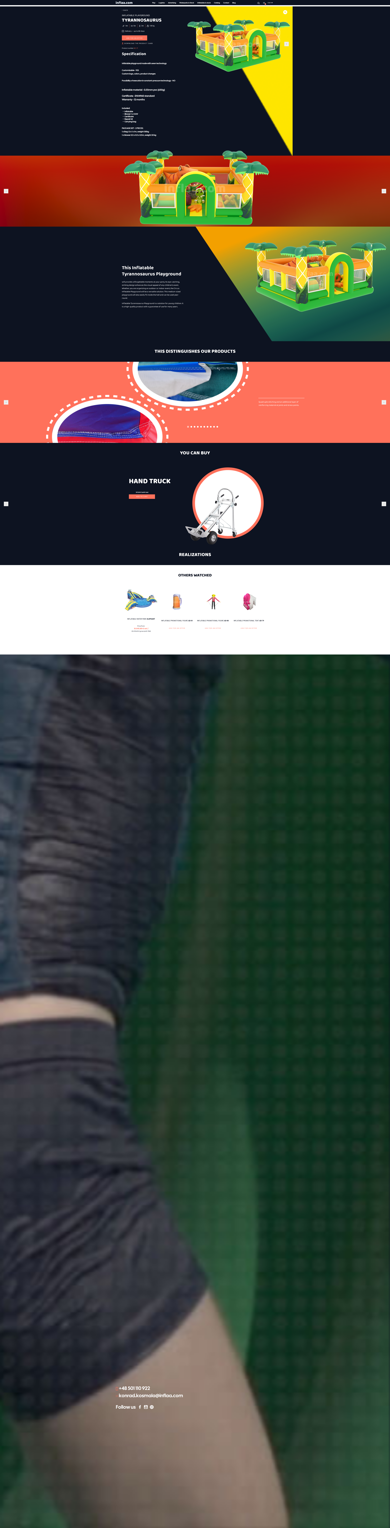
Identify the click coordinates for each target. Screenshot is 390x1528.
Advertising (172, 3)
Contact (226, 3)
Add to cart (142, 496)
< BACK (125, 10)
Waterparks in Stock (186, 3)
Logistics (162, 3)
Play (153, 3)
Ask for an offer (134, 38)
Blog (234, 3)
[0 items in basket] (265, 3)
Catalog (217, 3)
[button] (286, 44)
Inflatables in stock (204, 3)
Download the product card (138, 43)
